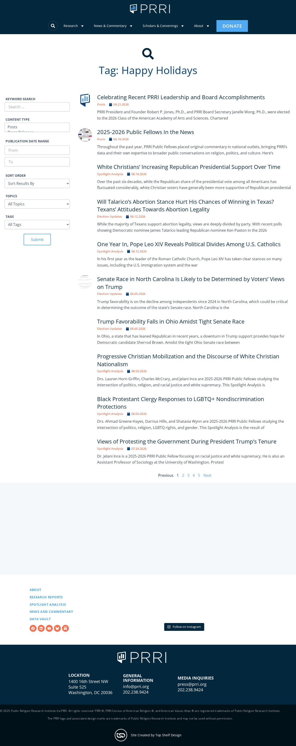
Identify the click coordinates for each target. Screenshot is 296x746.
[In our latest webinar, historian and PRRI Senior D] (127, 604)
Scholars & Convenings (160, 26)
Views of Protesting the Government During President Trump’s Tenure (186, 441)
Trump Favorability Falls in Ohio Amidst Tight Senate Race (171, 321)
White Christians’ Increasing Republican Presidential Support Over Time (188, 167)
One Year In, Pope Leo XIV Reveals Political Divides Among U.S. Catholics (189, 244)
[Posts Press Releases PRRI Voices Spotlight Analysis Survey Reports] (37, 128)
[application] (82, 26)
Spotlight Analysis (110, 174)
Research (71, 26)
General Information (138, 678)
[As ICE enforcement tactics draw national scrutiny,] (240, 604)
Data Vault (40, 619)
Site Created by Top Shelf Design (156, 735)
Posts (101, 104)
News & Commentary (110, 26)
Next (207, 475)
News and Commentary (51, 611)
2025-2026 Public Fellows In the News (145, 132)
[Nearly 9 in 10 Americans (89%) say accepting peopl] (184, 604)
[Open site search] (53, 26)
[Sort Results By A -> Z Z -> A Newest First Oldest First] (37, 183)
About (198, 26)
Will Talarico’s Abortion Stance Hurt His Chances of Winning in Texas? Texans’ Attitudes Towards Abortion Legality (185, 205)
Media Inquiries (196, 678)
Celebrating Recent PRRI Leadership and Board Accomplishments (181, 97)
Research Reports (46, 597)
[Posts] (37, 127)
